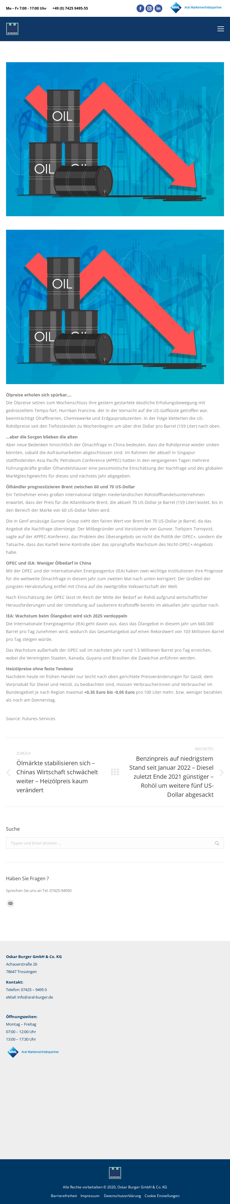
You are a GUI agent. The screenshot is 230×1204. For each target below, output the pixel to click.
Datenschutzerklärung (122, 1195)
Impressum (90, 1195)
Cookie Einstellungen (162, 1195)
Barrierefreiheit (64, 1195)
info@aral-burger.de (35, 997)
